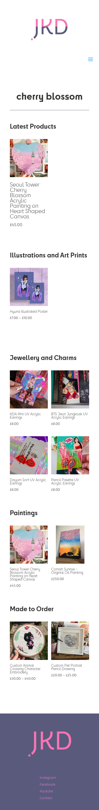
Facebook (48, 784)
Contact (46, 798)
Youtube (46, 791)
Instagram (48, 778)
